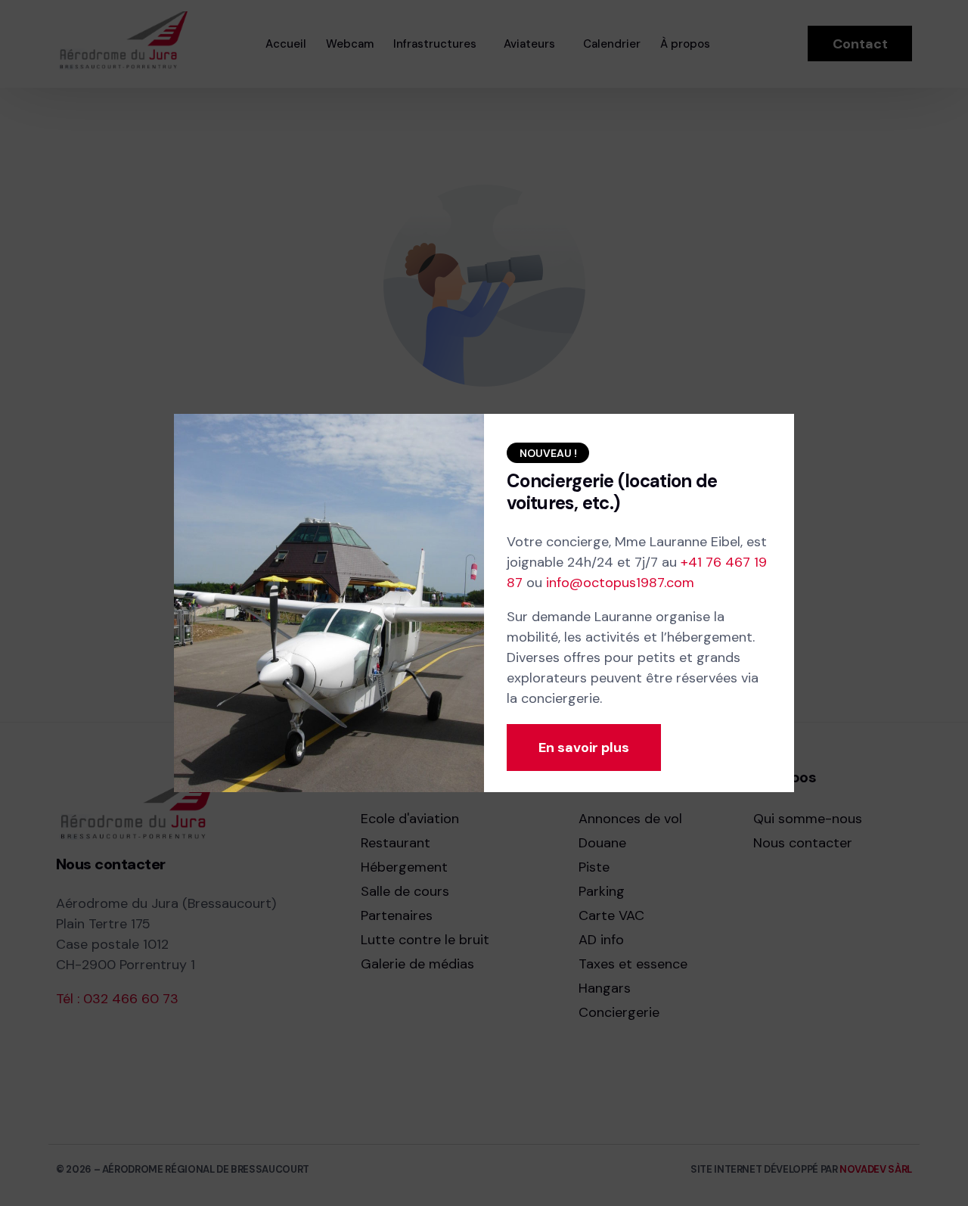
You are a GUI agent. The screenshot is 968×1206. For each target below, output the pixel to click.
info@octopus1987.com (620, 582)
